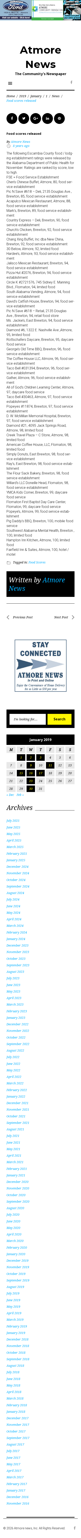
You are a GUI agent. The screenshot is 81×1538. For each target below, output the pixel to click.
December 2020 (17, 1182)
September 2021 (17, 1123)
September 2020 (17, 1201)
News (56, 96)
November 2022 (17, 1031)
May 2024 (13, 913)
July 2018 (12, 1372)
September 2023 (17, 965)
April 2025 (13, 840)
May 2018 (13, 1385)
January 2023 (15, 1018)
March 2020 (15, 1241)
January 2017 (15, 1490)
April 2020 (13, 1234)
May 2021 (13, 1149)
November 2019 (17, 1267)
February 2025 (16, 853)
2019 (22, 96)
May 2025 (13, 834)
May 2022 (13, 1070)
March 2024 (15, 926)
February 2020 (16, 1247)
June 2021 (13, 1142)
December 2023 (17, 945)
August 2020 (15, 1208)
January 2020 (15, 1254)
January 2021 (15, 1175)
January (35, 96)
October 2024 (15, 880)
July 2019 (12, 1293)
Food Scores (37, 562)
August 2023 (15, 972)
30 (31, 789)
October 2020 (15, 1195)
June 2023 (13, 985)
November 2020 (17, 1188)
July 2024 (12, 899)
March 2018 (15, 1398)
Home (10, 96)
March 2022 (15, 1083)
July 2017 (12, 1451)
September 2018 (17, 1359)
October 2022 (15, 1037)
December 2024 (17, 867)
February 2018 (16, 1405)
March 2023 (15, 1004)
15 (21, 773)
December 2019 (17, 1260)
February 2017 (16, 1484)
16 (31, 773)
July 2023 (12, 978)
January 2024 (15, 939)
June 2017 (13, 1458)
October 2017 (15, 1431)
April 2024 (13, 919)
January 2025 (15, 860)
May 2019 (13, 1306)
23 (31, 781)
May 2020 (13, 1228)
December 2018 (17, 1339)
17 (40, 773)
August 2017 (15, 1444)
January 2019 (15, 1333)
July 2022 (12, 1057)
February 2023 (16, 1011)
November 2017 (17, 1425)
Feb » (20, 795)
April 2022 (13, 1077)
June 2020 (13, 1221)
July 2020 (12, 1214)
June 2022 (13, 1064)
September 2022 (17, 1044)
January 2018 (15, 1412)
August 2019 (15, 1287)
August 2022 (15, 1050)
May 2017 (13, 1464)
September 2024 (17, 886)
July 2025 (12, 820)
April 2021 (13, 1155)
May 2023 (13, 991)
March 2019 (15, 1319)
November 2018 (17, 1346)
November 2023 (17, 952)
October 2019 (15, 1274)
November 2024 (17, 873)
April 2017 (13, 1471)
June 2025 (13, 827)
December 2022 (17, 1024)
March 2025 (15, 847)
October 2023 (15, 959)
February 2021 (16, 1169)
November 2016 (17, 1503)
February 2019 (16, 1326)
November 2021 (17, 1109)
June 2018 (13, 1379)
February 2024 (16, 932)
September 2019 (17, 1280)
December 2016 (17, 1497)
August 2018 (15, 1365)
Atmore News (20, 142)
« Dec (10, 795)
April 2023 (13, 998)
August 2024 (15, 893)
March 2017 (15, 1477)
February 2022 (16, 1090)
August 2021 (15, 1129)
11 (50, 765)
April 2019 (13, 1313)
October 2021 (15, 1116)
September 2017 (17, 1438)
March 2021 (15, 1162)
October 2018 (15, 1352)
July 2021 (12, 1136)
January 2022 (15, 1096)
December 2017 (17, 1418)
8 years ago (21, 146)
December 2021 (17, 1103)
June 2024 (13, 906)
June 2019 (13, 1300)
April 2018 (13, 1392)
